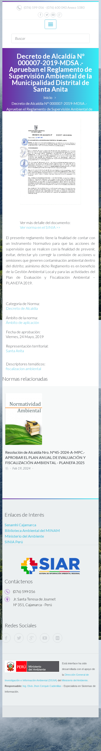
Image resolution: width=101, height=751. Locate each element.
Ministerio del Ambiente (24, 536)
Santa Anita (15, 350)
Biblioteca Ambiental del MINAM (32, 530)
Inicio (47, 97)
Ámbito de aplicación (22, 322)
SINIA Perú (14, 541)
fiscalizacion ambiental (23, 368)
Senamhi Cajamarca (20, 524)
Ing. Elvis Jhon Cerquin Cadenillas (42, 686)
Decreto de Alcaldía (22, 308)
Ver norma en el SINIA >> (40, 227)
